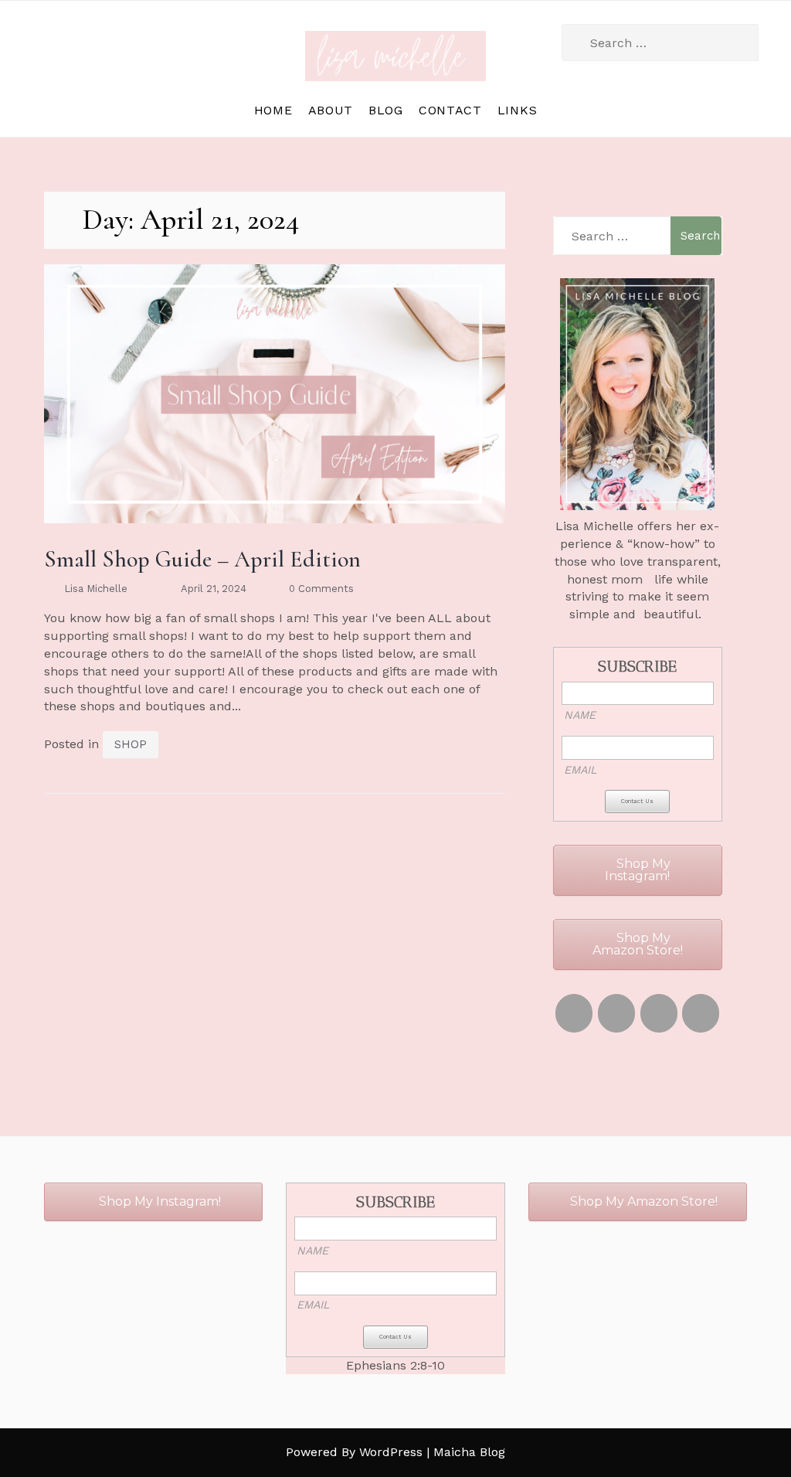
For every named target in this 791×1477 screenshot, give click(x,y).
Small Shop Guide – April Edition (202, 559)
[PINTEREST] (616, 1013)
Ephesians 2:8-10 (395, 1365)
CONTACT (450, 110)
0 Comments (321, 588)
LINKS (517, 110)
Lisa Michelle (95, 588)
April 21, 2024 (213, 588)
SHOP (130, 744)
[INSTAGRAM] (573, 1013)
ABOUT (331, 110)
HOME (273, 110)
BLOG (385, 110)
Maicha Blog (469, 1452)
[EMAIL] (700, 1013)
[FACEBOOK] (658, 1013)
